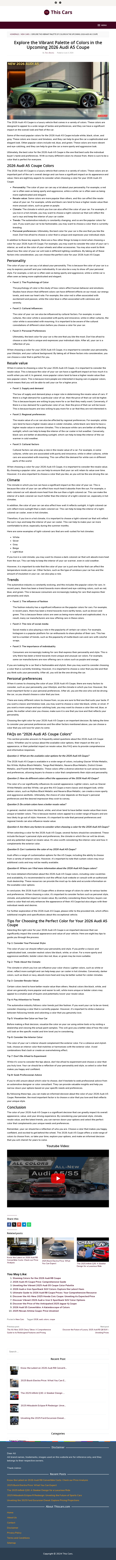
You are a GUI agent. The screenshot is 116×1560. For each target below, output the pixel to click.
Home (10, 1512)
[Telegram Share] (24, 1224)
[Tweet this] (14, 1224)
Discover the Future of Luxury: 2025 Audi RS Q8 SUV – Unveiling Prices (86, 1329)
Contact (11, 1522)
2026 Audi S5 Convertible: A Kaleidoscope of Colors (41, 1307)
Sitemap (11, 1542)
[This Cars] (58, 12)
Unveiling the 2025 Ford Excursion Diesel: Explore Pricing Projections (43, 1500)
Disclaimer (12, 1527)
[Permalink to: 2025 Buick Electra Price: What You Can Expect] (58, 1248)
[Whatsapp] (29, 1224)
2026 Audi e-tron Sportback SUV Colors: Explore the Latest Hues (48, 1289)
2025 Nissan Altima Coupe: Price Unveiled (36, 1311)
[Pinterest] (56, 3)
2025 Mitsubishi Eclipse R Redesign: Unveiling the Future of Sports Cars (44, 1495)
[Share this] (9, 1224)
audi (41, 1319)
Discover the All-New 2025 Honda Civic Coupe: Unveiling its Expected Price (54, 1296)
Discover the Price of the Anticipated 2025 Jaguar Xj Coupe (45, 1303)
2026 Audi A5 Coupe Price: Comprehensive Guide (39, 1281)
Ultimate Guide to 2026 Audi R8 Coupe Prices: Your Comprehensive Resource (55, 1292)
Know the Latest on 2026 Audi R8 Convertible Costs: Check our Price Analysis (22, 1260)
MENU (104, 25)
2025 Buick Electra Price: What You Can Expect (56, 1262)
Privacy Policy (14, 1532)
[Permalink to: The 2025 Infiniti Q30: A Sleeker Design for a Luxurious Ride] (93, 1249)
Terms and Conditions (18, 1538)
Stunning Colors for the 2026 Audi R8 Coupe (37, 1278)
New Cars (20, 1319)
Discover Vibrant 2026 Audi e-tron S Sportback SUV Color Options (49, 1300)
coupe (52, 1319)
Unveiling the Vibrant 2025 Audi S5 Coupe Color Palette (43, 1285)
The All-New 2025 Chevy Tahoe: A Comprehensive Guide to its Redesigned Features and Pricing (29, 1329)
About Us (12, 1517)
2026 (36, 1319)
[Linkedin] (60, 3)
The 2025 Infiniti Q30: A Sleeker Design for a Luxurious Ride (91, 1265)
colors (46, 1319)
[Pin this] (19, 1224)
